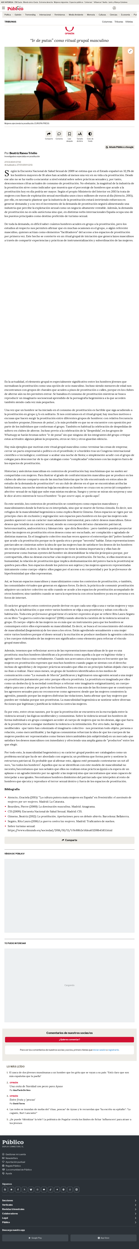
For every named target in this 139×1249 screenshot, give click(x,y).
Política (7, 15)
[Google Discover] (11, 1189)
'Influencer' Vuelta (100, 2)
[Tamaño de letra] (80, 134)
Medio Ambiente (76, 15)
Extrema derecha (46, 2)
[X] (24, 1189)
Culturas (102, 15)
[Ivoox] (76, 1189)
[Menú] (3, 8)
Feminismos (60, 15)
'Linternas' (88, 2)
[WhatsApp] (70, 1189)
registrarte (113, 1050)
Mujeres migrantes (61, 2)
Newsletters (11, 1158)
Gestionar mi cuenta (15, 1154)
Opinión (18, 15)
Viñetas (129, 21)
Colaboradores (10, 1213)
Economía (125, 15)
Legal (5, 1218)
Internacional (45, 15)
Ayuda (8, 1173)
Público (13, 1142)
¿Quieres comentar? (69, 1039)
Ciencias (113, 15)
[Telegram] (57, 1189)
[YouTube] (44, 1189)
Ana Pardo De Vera (21, 1090)
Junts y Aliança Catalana (117, 2)
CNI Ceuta (18, 2)
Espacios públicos (76, 2)
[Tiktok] (50, 1189)
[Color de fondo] (90, 134)
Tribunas (10, 21)
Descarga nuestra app (13, 1230)
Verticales (7, 1205)
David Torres (19, 1103)
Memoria (91, 15)
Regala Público (13, 1166)
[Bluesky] (31, 1189)
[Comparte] (49, 134)
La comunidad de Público (19, 1169)
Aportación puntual (15, 1162)
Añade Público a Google (121, 147)
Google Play (36, 1238)
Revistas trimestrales (13, 1209)
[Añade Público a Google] (5, 1189)
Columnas (107, 21)
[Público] (65, 8)
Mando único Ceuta (30, 2)
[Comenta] (59, 134)
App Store (105, 1238)
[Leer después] (69, 134)
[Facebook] (18, 1189)
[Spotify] (63, 1189)
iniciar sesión (99, 1050)
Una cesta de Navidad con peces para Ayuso (36, 1086)
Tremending (30, 15)
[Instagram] (37, 1189)
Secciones (7, 1200)
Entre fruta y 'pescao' (22, 1099)
